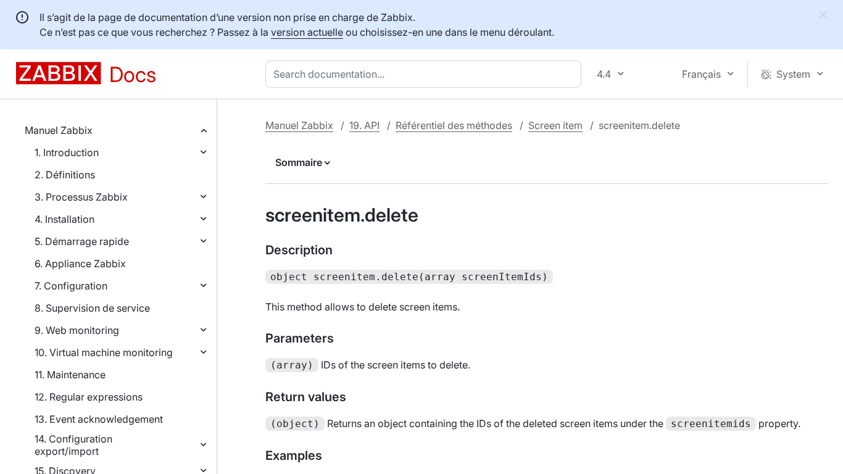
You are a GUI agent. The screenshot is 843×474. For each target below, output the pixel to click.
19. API (364, 125)
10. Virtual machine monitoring (104, 352)
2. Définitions (65, 174)
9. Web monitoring (77, 330)
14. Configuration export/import (73, 445)
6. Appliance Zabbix (80, 263)
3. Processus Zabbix (81, 197)
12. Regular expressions (89, 397)
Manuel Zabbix (59, 130)
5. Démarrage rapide (82, 241)
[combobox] (425, 74)
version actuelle (307, 32)
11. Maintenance (70, 374)
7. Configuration (71, 286)
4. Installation (64, 219)
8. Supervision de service (92, 308)
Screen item (555, 125)
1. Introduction (67, 152)
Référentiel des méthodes (454, 125)
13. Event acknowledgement (99, 419)
